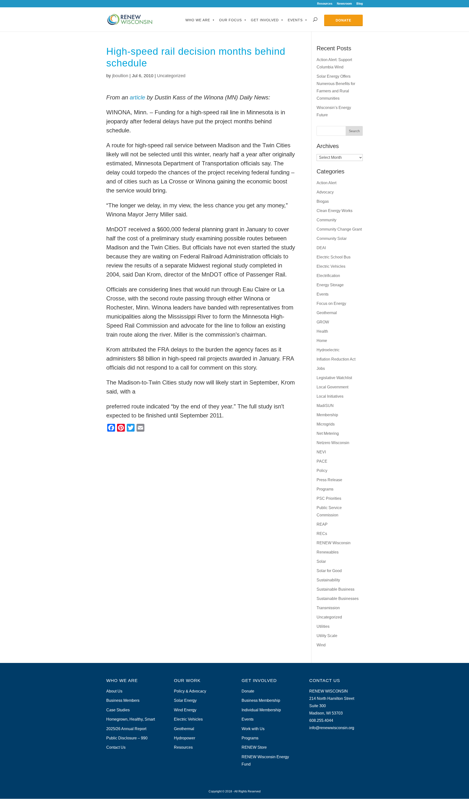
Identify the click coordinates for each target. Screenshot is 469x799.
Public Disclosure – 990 (127, 738)
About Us (114, 691)
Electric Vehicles (331, 266)
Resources (324, 3)
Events (295, 20)
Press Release (329, 480)
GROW (323, 322)
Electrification (328, 276)
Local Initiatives (330, 396)
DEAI (321, 248)
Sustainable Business (335, 589)
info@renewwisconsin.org (331, 728)
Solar (321, 561)
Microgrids (326, 424)
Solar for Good (329, 571)
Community (326, 220)
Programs (325, 489)
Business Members (122, 700)
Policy (322, 471)
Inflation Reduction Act (336, 359)
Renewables (328, 552)
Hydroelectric (328, 350)
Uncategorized (171, 75)
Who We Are (197, 20)
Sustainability (328, 580)
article (137, 97)
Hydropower (184, 738)
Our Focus (230, 20)
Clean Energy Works (334, 211)
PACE (322, 461)
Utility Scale (327, 636)
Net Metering (328, 433)
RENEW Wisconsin (334, 543)
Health (322, 331)
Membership (327, 415)
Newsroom (344, 3)
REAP (322, 524)
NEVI (321, 452)
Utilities (323, 626)
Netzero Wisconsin (333, 443)
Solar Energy (185, 700)
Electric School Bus (334, 257)
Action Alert (326, 183)
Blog (359, 3)
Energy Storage (330, 285)
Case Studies (118, 710)
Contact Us (116, 747)
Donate (343, 20)
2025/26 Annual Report (126, 729)
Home (322, 341)
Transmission (328, 608)
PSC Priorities (329, 498)
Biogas (323, 201)
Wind (321, 645)
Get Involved (265, 20)
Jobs (321, 368)
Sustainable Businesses (338, 599)
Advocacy (325, 192)
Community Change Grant (339, 229)
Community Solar (332, 238)
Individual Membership (261, 710)
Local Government (332, 387)
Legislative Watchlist (334, 378)
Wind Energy (185, 710)
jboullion (120, 75)
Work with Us (253, 729)
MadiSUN (325, 406)
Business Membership (261, 700)
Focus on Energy (331, 303)
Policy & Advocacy (190, 691)
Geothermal (327, 313)
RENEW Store (254, 747)
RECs (322, 534)
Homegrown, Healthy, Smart (130, 719)
